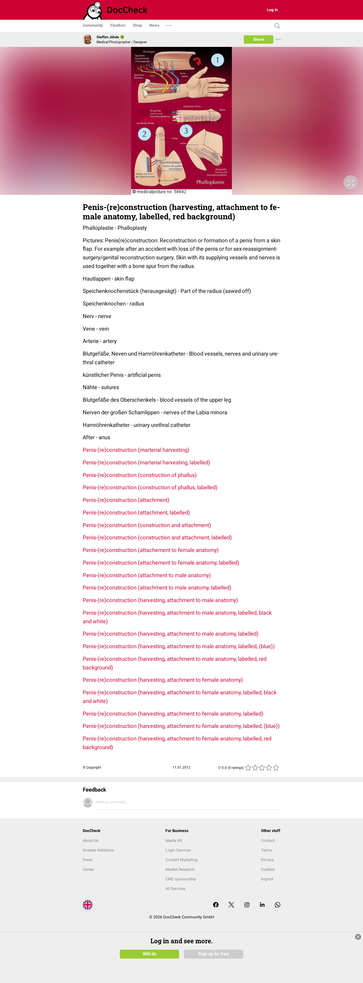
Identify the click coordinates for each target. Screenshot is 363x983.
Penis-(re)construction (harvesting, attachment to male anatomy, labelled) (171, 634)
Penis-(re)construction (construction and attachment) (147, 525)
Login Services (178, 850)
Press (87, 859)
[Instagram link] (247, 905)
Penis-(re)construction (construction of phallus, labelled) (150, 487)
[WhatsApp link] (277, 905)
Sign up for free (213, 953)
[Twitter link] (231, 905)
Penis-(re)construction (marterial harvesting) (136, 450)
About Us (91, 840)
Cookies (268, 869)
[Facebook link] (216, 905)
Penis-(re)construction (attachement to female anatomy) (151, 550)
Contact (268, 840)
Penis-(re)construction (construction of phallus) (140, 475)
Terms (266, 850)
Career (88, 869)
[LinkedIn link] (262, 905)
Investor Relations (98, 850)
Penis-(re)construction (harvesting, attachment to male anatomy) (160, 600)
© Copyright (92, 767)
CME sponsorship (180, 879)
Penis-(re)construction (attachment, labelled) (136, 513)
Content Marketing (181, 859)
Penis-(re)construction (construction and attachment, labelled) (157, 537)
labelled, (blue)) (261, 726)
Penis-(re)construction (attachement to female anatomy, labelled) (161, 563)
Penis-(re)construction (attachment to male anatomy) (147, 575)
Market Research (180, 869)
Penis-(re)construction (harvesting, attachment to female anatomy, (163, 726)
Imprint (267, 879)
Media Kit (173, 840)
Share (258, 39)
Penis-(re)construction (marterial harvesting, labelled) (146, 462)
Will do (149, 953)
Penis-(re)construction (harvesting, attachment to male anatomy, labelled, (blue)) (179, 646)
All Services (175, 888)
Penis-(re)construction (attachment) (126, 500)
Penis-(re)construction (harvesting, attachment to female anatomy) (163, 680)
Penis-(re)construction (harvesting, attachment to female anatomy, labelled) (173, 714)
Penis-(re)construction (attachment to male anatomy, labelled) (157, 588)
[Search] (276, 26)
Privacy (267, 859)
